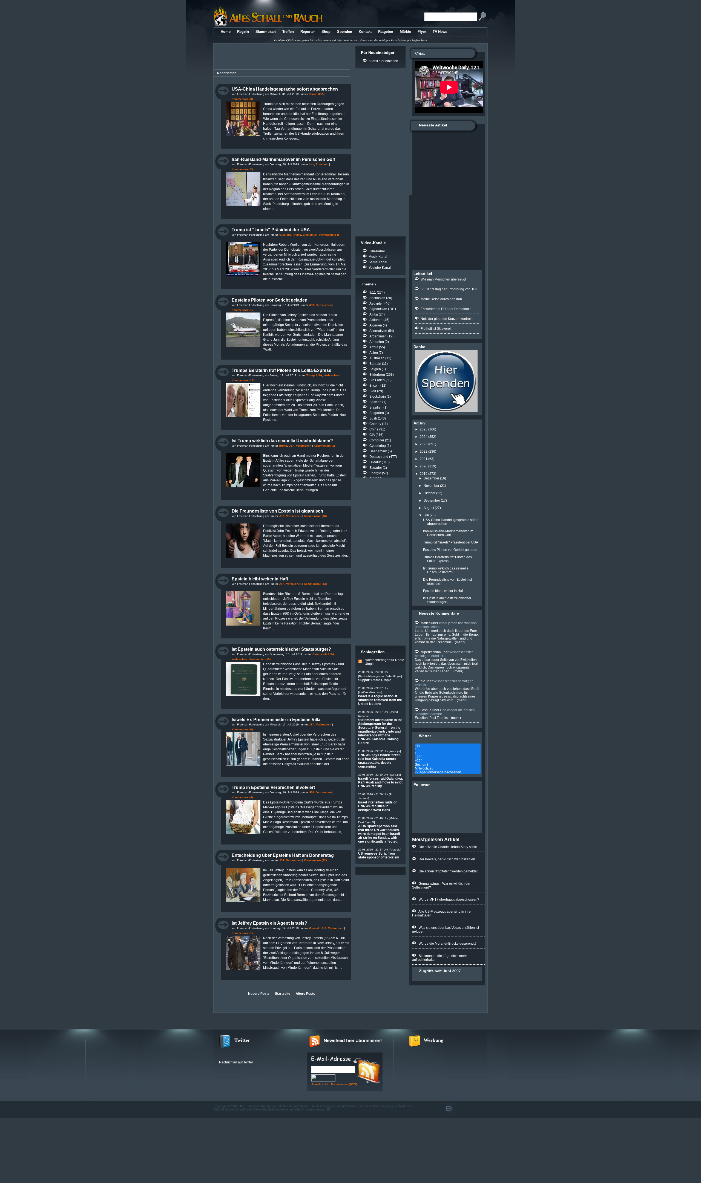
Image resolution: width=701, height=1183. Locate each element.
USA (321, 94)
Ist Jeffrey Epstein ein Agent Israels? (269, 923)
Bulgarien (376, 413)
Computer (376, 440)
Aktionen (376, 320)
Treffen (288, 32)
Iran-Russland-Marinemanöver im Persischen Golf (283, 159)
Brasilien (376, 407)
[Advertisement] (281, 57)
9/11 (372, 292)
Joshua (426, 710)
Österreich (319, 654)
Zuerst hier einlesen (383, 61)
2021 (423, 459)
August (429, 508)
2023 (423, 444)
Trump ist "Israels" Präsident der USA (271, 229)
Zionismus (310, 234)
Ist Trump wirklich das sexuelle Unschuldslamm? (282, 440)
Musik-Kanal (378, 257)
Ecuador (375, 468)
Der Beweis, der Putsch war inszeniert (447, 859)
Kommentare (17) (243, 933)
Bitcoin (374, 385)
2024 (423, 437)
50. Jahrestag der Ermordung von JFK (449, 289)
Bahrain (375, 364)
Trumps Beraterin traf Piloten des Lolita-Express (281, 370)
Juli (426, 515)
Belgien (375, 369)
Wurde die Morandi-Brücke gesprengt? (447, 943)
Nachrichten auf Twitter (236, 1062)
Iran (311, 164)
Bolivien (375, 402)
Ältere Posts (305, 994)
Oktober (429, 493)
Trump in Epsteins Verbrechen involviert (273, 787)
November (431, 486)
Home (226, 32)
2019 (423, 474)
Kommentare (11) (325, 445)
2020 (423, 466)
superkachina (431, 652)
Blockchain (377, 396)
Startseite (282, 994)
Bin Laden (377, 380)
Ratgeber (385, 32)
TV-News (440, 32)
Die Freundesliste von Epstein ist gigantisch (277, 511)
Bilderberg (377, 375)
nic (423, 681)
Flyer (422, 32)
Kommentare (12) (243, 309)
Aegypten (376, 303)
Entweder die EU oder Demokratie (446, 309)
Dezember (431, 478)
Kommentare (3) (242, 98)
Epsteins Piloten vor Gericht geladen (270, 300)
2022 (423, 451)
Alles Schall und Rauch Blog (257, 1106)
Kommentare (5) (260, 659)
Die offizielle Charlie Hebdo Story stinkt (448, 847)
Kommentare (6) (242, 729)
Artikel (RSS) (320, 1084)
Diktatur (375, 462)
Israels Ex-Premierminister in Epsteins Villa (276, 719)
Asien (373, 353)
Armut (373, 347)
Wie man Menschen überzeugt (443, 279)
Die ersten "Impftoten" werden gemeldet (448, 871)
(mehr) (459, 642)
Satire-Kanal (378, 262)
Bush (373, 418)
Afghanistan (378, 309)
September (432, 500)
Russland (322, 164)
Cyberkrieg (377, 446)
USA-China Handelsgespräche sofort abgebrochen (285, 89)
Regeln (243, 32)
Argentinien (378, 336)
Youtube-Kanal (380, 268)
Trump (297, 234)
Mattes (425, 623)
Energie (375, 473)
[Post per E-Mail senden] (215, 143)
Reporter (307, 32)
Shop (326, 32)
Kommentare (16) (243, 380)
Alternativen (378, 331)
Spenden (344, 32)
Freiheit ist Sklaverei (436, 329)
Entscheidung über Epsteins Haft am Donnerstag (283, 855)
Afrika (373, 314)
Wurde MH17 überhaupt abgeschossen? (449, 899)
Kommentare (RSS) (344, 1084)
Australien (376, 358)
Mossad (314, 928)
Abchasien (377, 298)
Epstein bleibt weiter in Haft (260, 579)
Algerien (375, 325)
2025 (423, 429)
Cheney (375, 424)
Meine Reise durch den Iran (441, 299)
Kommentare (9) (329, 234)
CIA (372, 435)
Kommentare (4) (242, 797)
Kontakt (365, 32)
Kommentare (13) (315, 583)
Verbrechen (324, 304)
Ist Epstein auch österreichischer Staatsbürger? (281, 649)
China (312, 94)
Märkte (405, 32)
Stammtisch (265, 32)
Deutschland (378, 457)
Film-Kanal (377, 251)
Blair (372, 391)
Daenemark (378, 451)
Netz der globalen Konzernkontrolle (447, 319)
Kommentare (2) (242, 169)
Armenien (376, 342)
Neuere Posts (258, 994)
